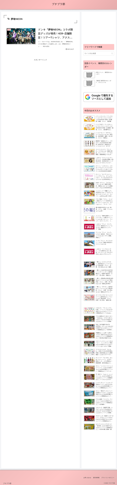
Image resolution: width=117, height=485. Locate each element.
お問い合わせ (87, 477)
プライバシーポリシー (107, 477)
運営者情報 (96, 477)
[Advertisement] (40, 74)
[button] (112, 53)
